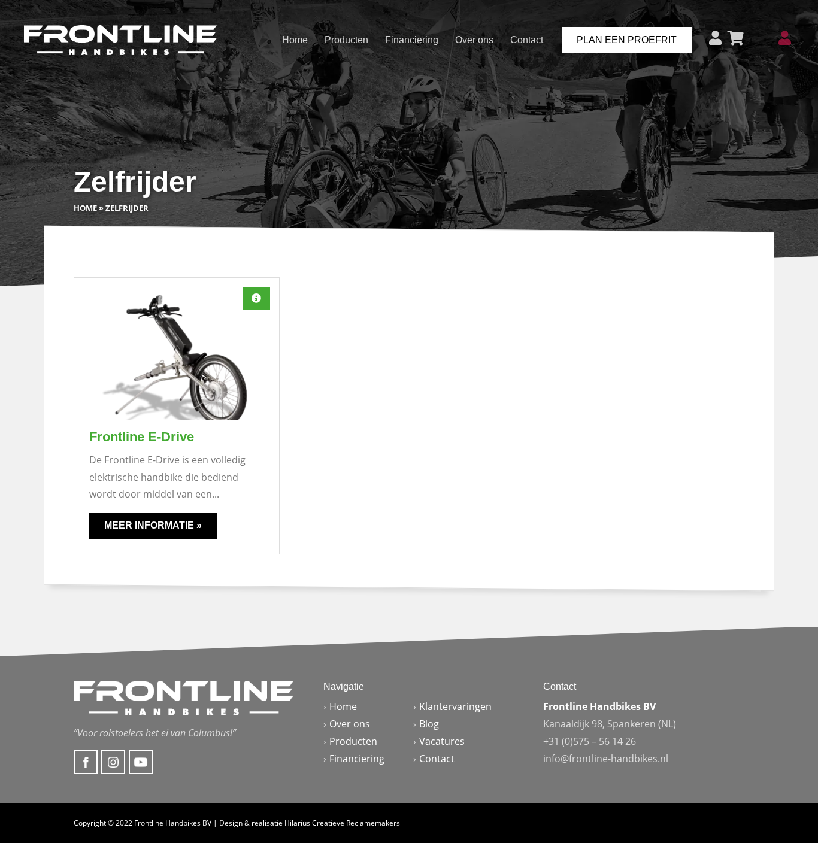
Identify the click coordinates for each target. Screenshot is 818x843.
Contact (526, 40)
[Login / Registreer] (715, 38)
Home (295, 40)
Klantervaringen (455, 706)
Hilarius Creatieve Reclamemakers (342, 823)
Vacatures (442, 741)
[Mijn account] (784, 38)
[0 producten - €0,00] (736, 38)
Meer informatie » (153, 525)
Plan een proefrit (627, 40)
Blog (429, 723)
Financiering (411, 40)
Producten (346, 40)
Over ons (474, 40)
